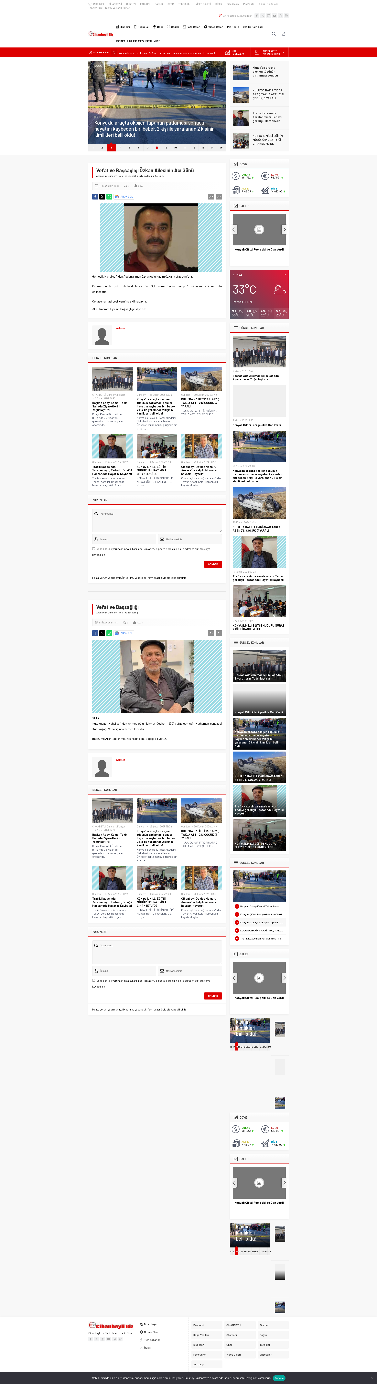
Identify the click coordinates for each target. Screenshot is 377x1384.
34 (239, 1251)
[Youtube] (274, 15)
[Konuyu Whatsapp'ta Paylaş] (109, 197)
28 (264, 1046)
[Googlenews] (286, 15)
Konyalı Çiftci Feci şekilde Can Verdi (257, 425)
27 (261, 1046)
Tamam (279, 1378)
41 (258, 1251)
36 (245, 1251)
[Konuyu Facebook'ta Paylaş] (95, 197)
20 (242, 1046)
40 (256, 1251)
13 (203, 147)
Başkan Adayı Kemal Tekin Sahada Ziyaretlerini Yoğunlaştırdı (109, 406)
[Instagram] (268, 15)
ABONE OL (127, 196)
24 (253, 1046)
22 (248, 1046)
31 (231, 1251)
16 (231, 1046)
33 (236, 1251)
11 (185, 147)
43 (264, 1251)
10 (175, 147)
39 (253, 1251)
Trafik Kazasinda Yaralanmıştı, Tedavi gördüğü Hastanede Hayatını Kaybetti (267, 119)
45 (269, 1251)
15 (221, 147)
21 (244, 1046)
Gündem (98, 116)
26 (258, 1046)
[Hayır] (372, 1378)
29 (266, 1046)
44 (266, 1251)
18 (236, 1046)
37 (247, 1251)
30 (269, 1046)
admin (120, 328)
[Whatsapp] (280, 15)
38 (250, 1251)
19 (239, 1046)
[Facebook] (256, 15)
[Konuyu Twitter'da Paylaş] (102, 197)
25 (255, 1046)
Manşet (121, 394)
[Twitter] (262, 15)
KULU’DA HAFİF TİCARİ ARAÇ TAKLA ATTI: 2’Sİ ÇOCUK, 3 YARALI (268, 94)
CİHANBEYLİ (99, 394)
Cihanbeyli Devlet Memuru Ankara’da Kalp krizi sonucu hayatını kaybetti (199, 470)
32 (234, 1251)
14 (212, 147)
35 (242, 1251)
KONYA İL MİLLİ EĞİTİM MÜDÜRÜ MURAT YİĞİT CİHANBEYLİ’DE (268, 139)
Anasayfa (101, 175)
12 (193, 147)
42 (261, 1251)
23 (250, 1046)
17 (234, 1046)
